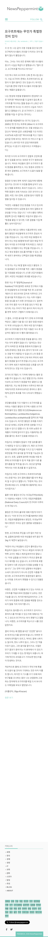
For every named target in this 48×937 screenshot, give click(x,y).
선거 (11, 905)
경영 (8, 863)
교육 (12, 901)
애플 (6, 909)
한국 (8, 856)
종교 (11, 912)
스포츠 (9, 877)
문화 (8, 873)
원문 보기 (9, 698)
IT (7, 866)
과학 (31, 41)
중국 (15, 912)
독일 (21, 901)
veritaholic (24, 41)
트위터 (32, 912)
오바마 (24, 909)
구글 (16, 901)
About (10, 891)
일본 (6, 912)
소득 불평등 (18, 905)
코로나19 (25, 912)
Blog (9, 887)
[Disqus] (24, 736)
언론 (11, 909)
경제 (8, 859)
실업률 (32, 905)
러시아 (26, 901)
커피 (19, 912)
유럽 (29, 909)
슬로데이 (26, 905)
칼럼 (8, 880)
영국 (19, 909)
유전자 (34, 909)
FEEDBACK (21, 934)
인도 (39, 909)
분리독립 (37, 901)
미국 (31, 901)
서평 (6, 905)
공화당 (7, 901)
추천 (8, 884)
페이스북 (38, 912)
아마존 (38, 905)
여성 (15, 909)
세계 (8, 852)
